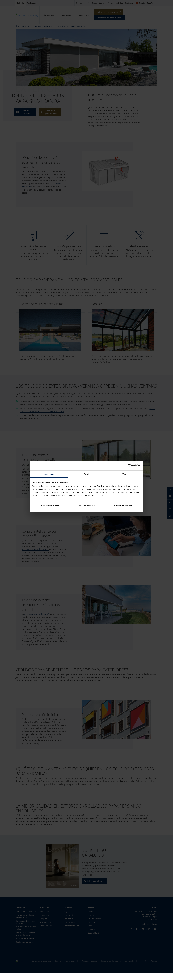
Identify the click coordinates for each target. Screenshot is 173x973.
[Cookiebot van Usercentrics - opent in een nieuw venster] (130, 466)
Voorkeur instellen (87, 505)
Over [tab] (124, 474)
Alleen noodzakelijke (50, 505)
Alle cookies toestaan (122, 505)
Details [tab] (86, 474)
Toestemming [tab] (48, 474)
